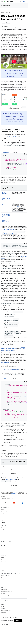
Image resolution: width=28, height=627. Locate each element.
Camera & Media (4, 534)
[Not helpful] (11, 13)
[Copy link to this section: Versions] (7, 451)
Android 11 (3, 570)
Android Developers (5, 10)
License (7, 617)
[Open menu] (2, 1)
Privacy (2, 536)
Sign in (24, 1)
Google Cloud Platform (6, 610)
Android (2, 509)
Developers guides (5, 577)
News (2, 518)
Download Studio (4, 582)
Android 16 (3, 559)
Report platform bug (5, 589)
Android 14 (3, 563)
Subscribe (17, 620)
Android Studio (5, 5)
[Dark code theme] (24, 154)
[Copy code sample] (26, 154)
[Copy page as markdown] (7, 22)
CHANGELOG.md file (10, 479)
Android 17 (3, 557)
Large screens (4, 543)
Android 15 (3, 561)
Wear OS (3, 545)
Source (2, 516)
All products (3, 612)
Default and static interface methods (6, 215)
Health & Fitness (4, 531)
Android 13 (3, 566)
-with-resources (8, 229)
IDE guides (25, 10)
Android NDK (3, 584)
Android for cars (4, 550)
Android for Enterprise (5, 511)
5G (1, 538)
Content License (14, 493)
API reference (4, 579)
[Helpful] (9, 13)
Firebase (3, 608)
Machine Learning (4, 529)
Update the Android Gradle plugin (11, 137)
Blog (2, 520)
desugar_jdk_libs (5, 362)
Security (2, 513)
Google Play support (5, 593)
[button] (5, 151)
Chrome (2, 606)
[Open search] (18, 1)
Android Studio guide (5, 575)
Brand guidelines (13, 617)
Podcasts (3, 522)
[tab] (5, 151)
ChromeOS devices (5, 547)
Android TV (3, 552)
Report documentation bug (6, 591)
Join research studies (5, 595)
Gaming (2, 527)
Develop (11, 10)
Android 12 (3, 568)
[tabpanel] (14, 164)
